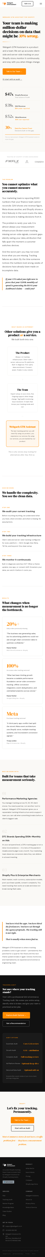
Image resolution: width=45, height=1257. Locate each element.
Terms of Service (31, 1207)
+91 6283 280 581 (11, 1230)
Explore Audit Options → (16, 1015)
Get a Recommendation (16, 1023)
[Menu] (41, 3)
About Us (29, 1200)
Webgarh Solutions (32, 1196)
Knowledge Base (8, 1207)
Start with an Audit (22, 1128)
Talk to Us (27, 4)
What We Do (30, 1168)
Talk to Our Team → (14, 71)
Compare (29, 1180)
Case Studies (7, 1211)
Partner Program (8, 1203)
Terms (33, 1253)
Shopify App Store (32, 1184)
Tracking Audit (7, 1200)
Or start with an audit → (12, 79)
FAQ (4, 1196)
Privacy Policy (30, 1203)
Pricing (28, 1176)
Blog (4, 1215)
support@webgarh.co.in (13, 1226)
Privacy (27, 1253)
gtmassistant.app (18, 1253)
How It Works (30, 1172)
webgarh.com (7, 1253)
